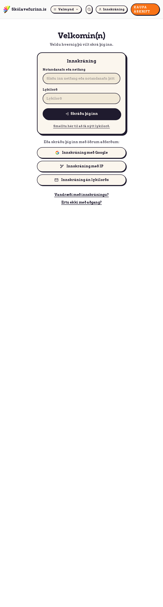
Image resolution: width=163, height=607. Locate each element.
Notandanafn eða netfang (64, 69)
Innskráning (113, 9)
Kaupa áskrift (142, 9)
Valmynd (66, 9)
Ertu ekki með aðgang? (81, 202)
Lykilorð (50, 89)
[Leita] (89, 9)
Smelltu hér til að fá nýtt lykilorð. (81, 126)
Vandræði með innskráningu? (81, 195)
